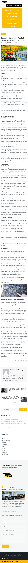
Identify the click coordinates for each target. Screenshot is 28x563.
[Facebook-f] (2, 558)
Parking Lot (4, 446)
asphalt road (17, 64)
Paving (3, 450)
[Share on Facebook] (15, 360)
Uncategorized (5, 454)
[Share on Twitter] (18, 360)
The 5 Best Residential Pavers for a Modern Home (12, 421)
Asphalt (3, 34)
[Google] (7, 558)
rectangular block (15, 253)
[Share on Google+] (21, 360)
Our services (4, 444)
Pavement (4, 448)
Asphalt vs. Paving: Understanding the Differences (12, 429)
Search (23, 409)
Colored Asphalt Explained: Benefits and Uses (11, 427)
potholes (6, 310)
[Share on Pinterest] (26, 360)
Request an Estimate (6, 561)
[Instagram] (4, 558)
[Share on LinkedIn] (23, 360)
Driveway (4, 442)
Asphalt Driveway (6, 440)
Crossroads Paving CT (16, 42)
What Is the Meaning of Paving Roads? (9, 419)
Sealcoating (4, 452)
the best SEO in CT (19, 555)
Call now (16, 561)
